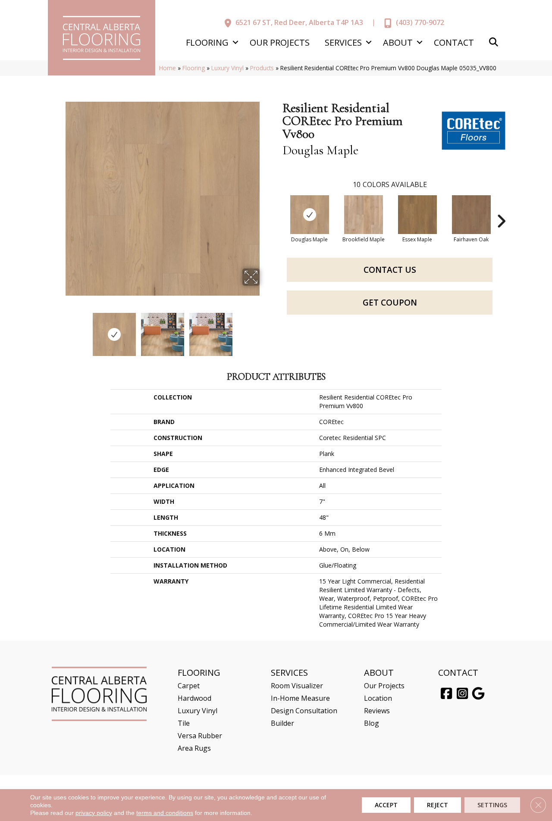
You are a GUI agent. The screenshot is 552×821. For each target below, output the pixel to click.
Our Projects (280, 42)
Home (167, 68)
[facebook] (446, 694)
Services (343, 42)
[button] (235, 42)
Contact (454, 42)
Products (262, 68)
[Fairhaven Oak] (471, 214)
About (398, 42)
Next (265, 330)
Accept (386, 805)
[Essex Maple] (417, 214)
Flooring (207, 42)
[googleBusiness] (478, 694)
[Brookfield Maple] (363, 214)
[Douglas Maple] (309, 214)
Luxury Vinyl (227, 68)
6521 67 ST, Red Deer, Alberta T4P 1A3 (299, 22)
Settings (492, 805)
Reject (437, 805)
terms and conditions (164, 812)
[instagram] (462, 694)
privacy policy (93, 812)
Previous (59, 330)
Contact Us (390, 269)
